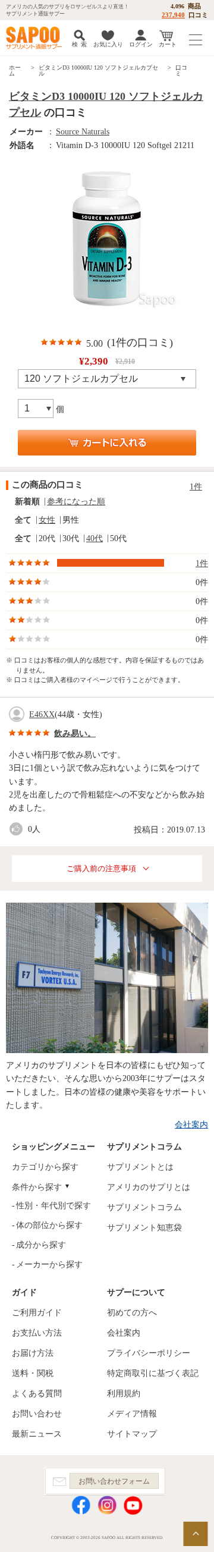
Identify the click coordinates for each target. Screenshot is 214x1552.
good (18, 829)
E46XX (42, 714)
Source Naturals (82, 131)
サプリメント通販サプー (35, 37)
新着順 (27, 501)
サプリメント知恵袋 (144, 1227)
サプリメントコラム (144, 1207)
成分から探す (41, 1244)
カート (168, 44)
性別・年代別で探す (53, 1205)
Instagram (107, 1505)
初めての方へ (132, 1312)
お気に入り (108, 44)
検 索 (79, 44)
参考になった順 (76, 501)
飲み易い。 (75, 733)
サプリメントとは (140, 1167)
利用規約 (123, 1393)
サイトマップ (132, 1434)
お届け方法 (33, 1353)
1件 (196, 486)
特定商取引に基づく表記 (153, 1373)
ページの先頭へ (195, 1534)
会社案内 (191, 1124)
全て (23, 520)
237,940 (173, 14)
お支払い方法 (37, 1332)
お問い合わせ (37, 1413)
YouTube (133, 1505)
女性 (47, 520)
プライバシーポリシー (148, 1353)
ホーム (15, 70)
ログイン (141, 44)
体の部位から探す (49, 1225)
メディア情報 (132, 1413)
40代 (94, 538)
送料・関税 (33, 1373)
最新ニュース (37, 1434)
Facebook (80, 1505)
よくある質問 (37, 1393)
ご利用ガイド (37, 1312)
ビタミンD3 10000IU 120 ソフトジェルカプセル (98, 70)
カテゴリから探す (45, 1167)
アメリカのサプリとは (148, 1187)
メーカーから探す (49, 1264)
